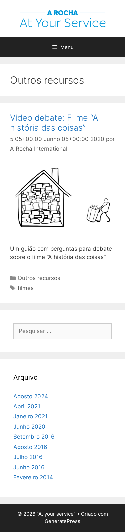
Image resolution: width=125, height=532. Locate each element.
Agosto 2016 (30, 447)
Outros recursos (39, 278)
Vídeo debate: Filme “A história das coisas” (54, 123)
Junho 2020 (29, 426)
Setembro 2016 (34, 436)
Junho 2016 (29, 467)
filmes (26, 288)
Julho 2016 (28, 457)
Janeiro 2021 (30, 416)
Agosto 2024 (30, 396)
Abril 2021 (26, 406)
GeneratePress (62, 521)
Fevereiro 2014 (33, 477)
